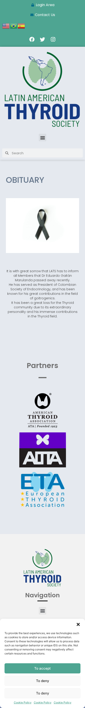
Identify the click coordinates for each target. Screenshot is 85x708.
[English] (6, 25)
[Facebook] (32, 39)
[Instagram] (53, 39)
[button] (78, 624)
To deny (42, 681)
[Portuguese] (14, 25)
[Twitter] (42, 39)
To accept (42, 668)
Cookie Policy (23, 702)
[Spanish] (21, 25)
